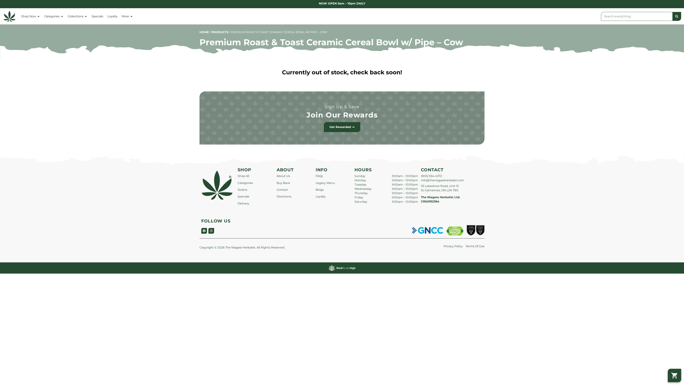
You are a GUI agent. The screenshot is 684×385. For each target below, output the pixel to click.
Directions (284, 196)
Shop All (243, 176)
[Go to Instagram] (211, 231)
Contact (282, 189)
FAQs (319, 176)
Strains (242, 189)
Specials (97, 16)
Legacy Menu (325, 183)
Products (219, 32)
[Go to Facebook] (204, 231)
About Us (283, 176)
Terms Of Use (475, 246)
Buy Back (283, 183)
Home (204, 32)
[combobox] (636, 16)
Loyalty (112, 16)
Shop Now (28, 16)
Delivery (243, 203)
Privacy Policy (453, 246)
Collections (75, 16)
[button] (674, 375)
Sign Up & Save (342, 106)
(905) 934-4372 (431, 176)
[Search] (676, 16)
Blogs (320, 189)
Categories (51, 16)
